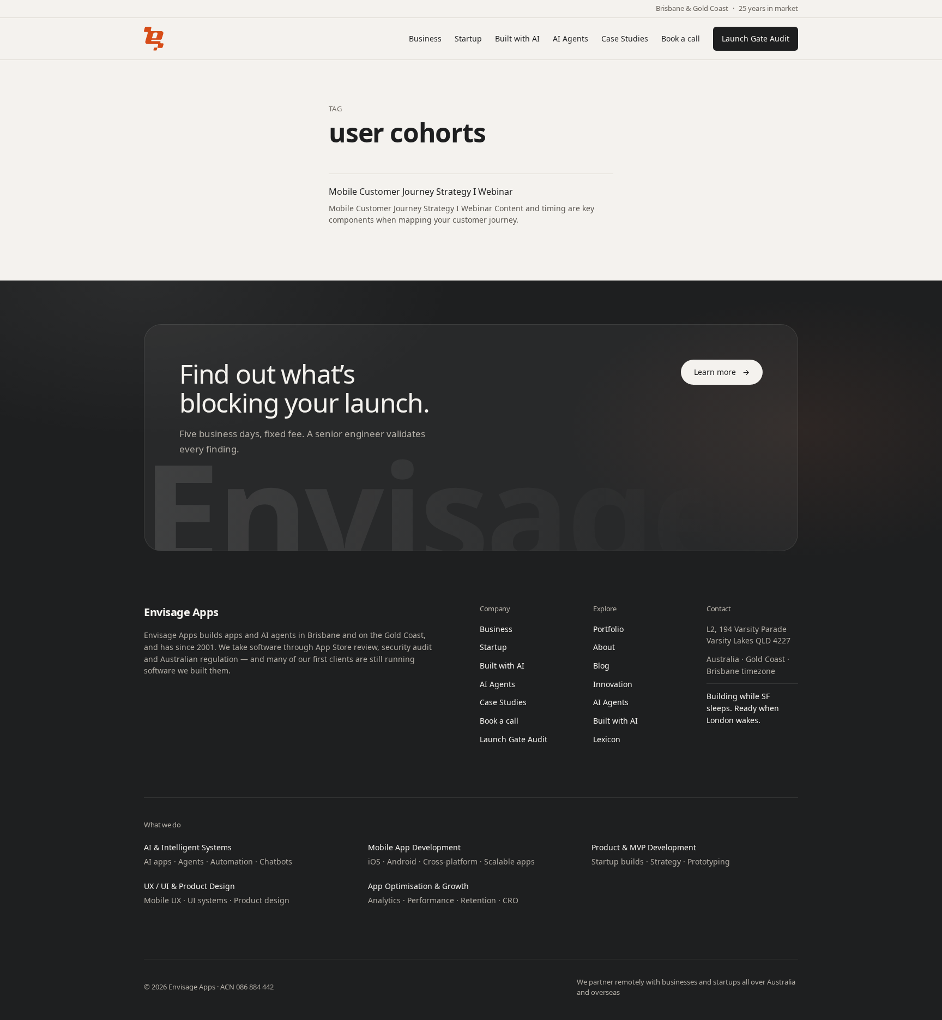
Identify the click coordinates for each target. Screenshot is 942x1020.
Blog (601, 665)
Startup (468, 38)
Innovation (612, 684)
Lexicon (606, 739)
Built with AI (517, 38)
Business (425, 38)
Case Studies (624, 38)
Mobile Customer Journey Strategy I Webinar (421, 192)
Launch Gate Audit (755, 38)
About (604, 647)
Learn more (722, 372)
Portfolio (608, 629)
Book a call (680, 38)
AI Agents (570, 38)
